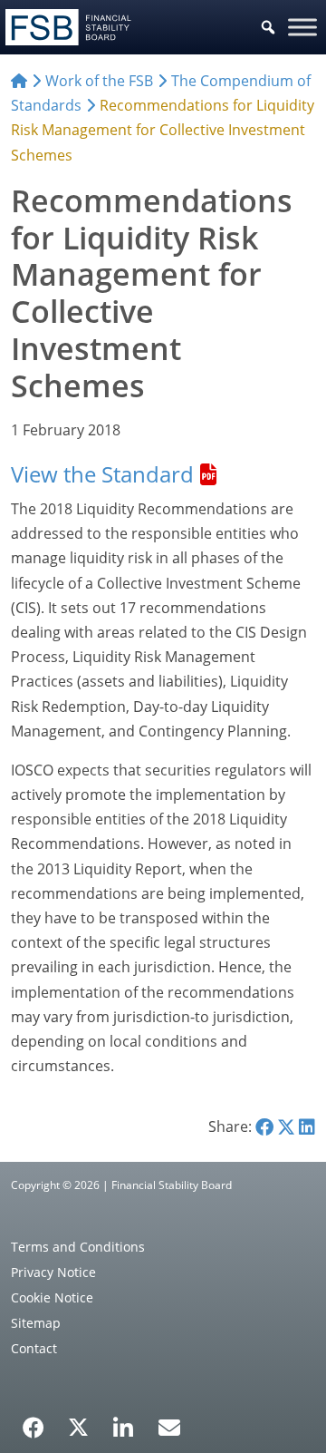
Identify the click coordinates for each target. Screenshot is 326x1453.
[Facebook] (33, 1421)
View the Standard (102, 474)
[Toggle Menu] (302, 26)
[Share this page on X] (286, 1126)
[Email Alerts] (169, 1426)
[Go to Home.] (19, 81)
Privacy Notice (53, 1272)
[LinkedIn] (124, 1421)
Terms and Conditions (78, 1246)
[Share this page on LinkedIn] (307, 1126)
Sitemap (36, 1322)
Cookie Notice (52, 1297)
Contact (34, 1348)
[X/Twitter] (78, 1426)
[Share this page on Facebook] (264, 1126)
